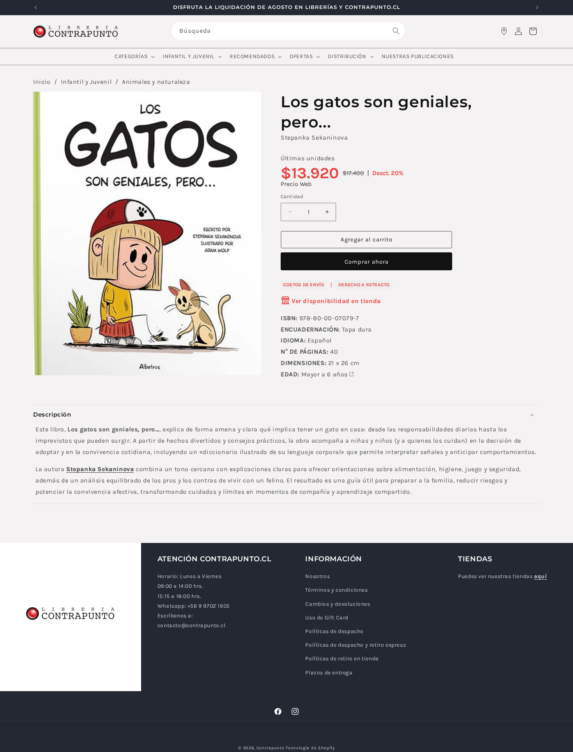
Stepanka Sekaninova (314, 137)
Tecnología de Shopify (310, 747)
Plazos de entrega (328, 672)
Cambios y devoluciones (337, 604)
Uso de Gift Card (326, 617)
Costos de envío (303, 284)
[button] (134, 56)
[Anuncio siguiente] (537, 7)
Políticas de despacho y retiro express (355, 645)
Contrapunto (270, 747)
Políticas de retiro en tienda (341, 659)
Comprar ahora (367, 261)
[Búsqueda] (396, 30)
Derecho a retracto (363, 284)
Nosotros (317, 576)
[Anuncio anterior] (35, 7)
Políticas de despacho (334, 631)
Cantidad (292, 196)
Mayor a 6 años (324, 374)
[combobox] (288, 31)
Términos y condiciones (336, 590)
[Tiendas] (504, 31)
